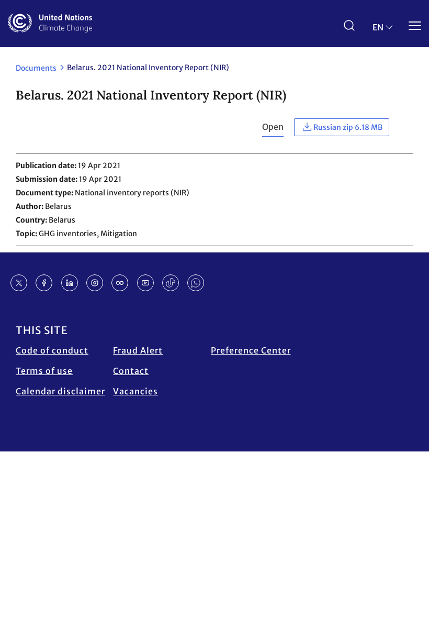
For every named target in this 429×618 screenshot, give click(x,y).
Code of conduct (52, 350)
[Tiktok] (170, 282)
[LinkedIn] (69, 282)
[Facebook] (44, 282)
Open (273, 127)
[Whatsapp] (195, 282)
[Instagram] (94, 282)
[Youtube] (145, 282)
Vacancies (135, 391)
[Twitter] (18, 282)
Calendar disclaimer (60, 391)
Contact (131, 371)
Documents (36, 68)
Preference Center (251, 350)
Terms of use (44, 371)
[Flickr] (119, 282)
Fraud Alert (138, 350)
